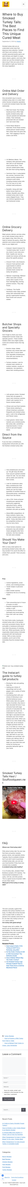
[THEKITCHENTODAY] (5, 4)
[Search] (23, 1110)
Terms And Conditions (17, 1177)
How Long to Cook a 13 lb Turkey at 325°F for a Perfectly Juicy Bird (14, 948)
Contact (14, 1180)
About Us (7, 1177)
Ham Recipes (6, 1164)
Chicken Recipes (7, 1162)
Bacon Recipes (7, 1156)
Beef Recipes (6, 1159)
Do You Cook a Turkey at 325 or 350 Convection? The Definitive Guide (15, 954)
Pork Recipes (6, 1167)
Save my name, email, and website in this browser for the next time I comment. (13, 1092)
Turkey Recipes (9, 1036)
